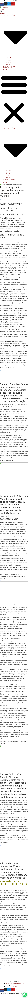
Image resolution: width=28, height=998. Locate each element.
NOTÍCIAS (8, 62)
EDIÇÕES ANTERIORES (9, 66)
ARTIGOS (8, 57)
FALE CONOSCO (7, 68)
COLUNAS (9, 59)
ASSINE (5, 69)
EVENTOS (8, 60)
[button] (1, 11)
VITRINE (8, 64)
